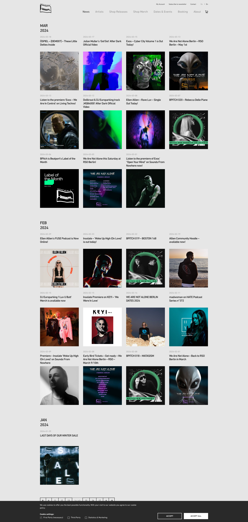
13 (68, 500)
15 (86, 500)
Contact (193, 4)
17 (100, 500)
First (43, 501)
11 (55, 500)
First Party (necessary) (53, 517)
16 (93, 500)
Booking (183, 12)
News (86, 12)
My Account (160, 4)
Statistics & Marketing (97, 517)
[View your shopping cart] (205, 13)
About (197, 12)
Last (111, 501)
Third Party (76, 517)
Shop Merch (140, 12)
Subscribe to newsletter (177, 4)
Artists (99, 12)
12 (62, 500)
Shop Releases (118, 12)
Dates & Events (163, 12)
